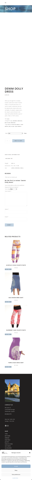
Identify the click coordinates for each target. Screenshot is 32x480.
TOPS (6, 434)
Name (7, 209)
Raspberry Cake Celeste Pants (16, 330)
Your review (8, 191)
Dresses (20, 120)
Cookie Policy (15, 478)
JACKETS (7, 442)
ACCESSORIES (8, 448)
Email (6, 216)
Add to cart (18, 140)
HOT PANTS (8, 446)
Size (6, 133)
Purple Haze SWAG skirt (16, 362)
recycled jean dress (15, 126)
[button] (30, 452)
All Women (14, 120)
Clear (25, 133)
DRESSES (7, 438)
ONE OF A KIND (9, 444)
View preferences (16, 474)
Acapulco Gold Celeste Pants (16, 265)
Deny (16, 470)
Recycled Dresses (10, 122)
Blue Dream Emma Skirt (16, 297)
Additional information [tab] (12, 154)
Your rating (7, 189)
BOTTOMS (7, 436)
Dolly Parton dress (14, 124)
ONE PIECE (7, 440)
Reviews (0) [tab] (9, 158)
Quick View (8, 269)
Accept (16, 466)
